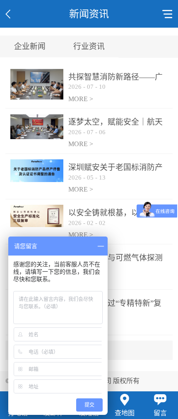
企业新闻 (30, 46)
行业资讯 (89, 46)
